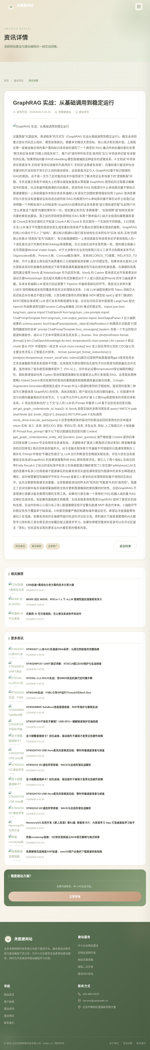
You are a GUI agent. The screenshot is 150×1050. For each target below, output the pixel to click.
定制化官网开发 (87, 952)
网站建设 (20, 546)
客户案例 (9, 1001)
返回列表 (125, 546)
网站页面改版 (85, 959)
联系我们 (9, 1022)
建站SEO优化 (85, 973)
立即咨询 (75, 896)
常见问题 (127, 1043)
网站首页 (9, 994)
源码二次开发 (85, 966)
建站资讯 (18, 80)
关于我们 (114, 1043)
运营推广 (53, 546)
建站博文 (9, 1016)
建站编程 (36, 546)
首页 (6, 80)
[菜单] (139, 6)
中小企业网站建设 (88, 945)
